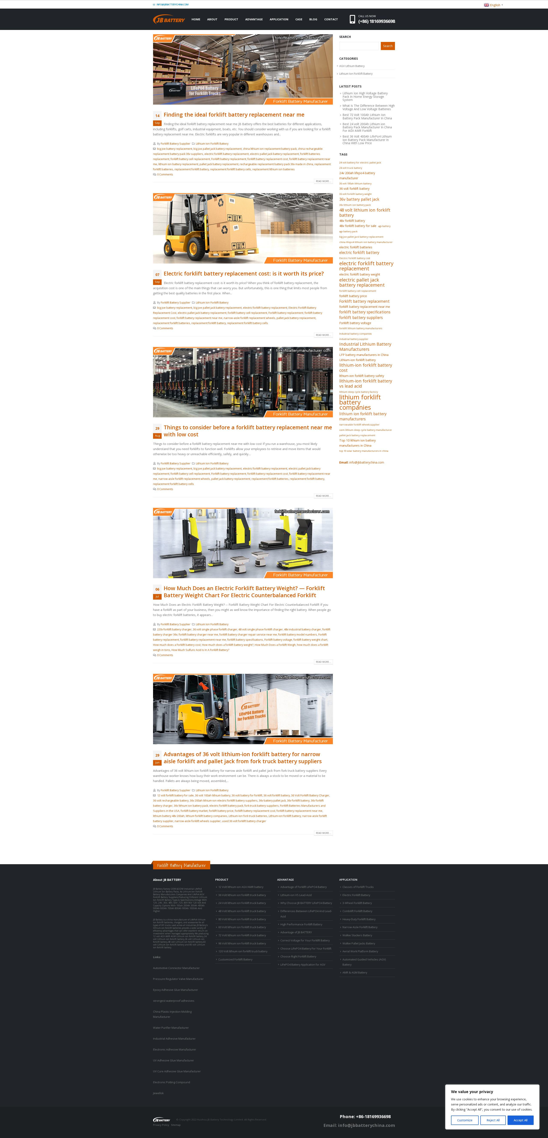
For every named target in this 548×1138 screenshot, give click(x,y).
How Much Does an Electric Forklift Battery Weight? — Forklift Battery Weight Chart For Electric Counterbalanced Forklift (244, 591)
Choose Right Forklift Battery (298, 956)
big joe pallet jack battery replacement (218, 149)
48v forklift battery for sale (357, 226)
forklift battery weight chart (310, 640)
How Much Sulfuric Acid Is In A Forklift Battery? (200, 650)
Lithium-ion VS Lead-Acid (296, 895)
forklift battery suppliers (361, 317)
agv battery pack (348, 231)
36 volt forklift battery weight (355, 194)
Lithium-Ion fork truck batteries (248, 816)
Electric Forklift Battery (356, 895)
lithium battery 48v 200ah (169, 816)
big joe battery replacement (174, 149)
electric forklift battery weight (359, 274)
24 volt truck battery (350, 167)
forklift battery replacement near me (199, 318)
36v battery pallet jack (272, 800)
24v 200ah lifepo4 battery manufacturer (357, 175)
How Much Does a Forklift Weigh (275, 645)
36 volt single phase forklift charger (215, 629)
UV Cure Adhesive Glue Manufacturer (177, 1071)
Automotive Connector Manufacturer (176, 968)
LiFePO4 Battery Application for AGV (302, 964)
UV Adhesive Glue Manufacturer (173, 1060)
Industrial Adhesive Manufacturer (174, 1038)
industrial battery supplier (353, 339)
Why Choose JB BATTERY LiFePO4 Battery (306, 903)
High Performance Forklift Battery (301, 924)
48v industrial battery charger (302, 629)
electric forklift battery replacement (226, 154)
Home (196, 19)
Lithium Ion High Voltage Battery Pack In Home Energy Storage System (365, 96)
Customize (464, 1120)
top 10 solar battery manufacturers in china (363, 450)
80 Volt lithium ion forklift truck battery (242, 919)
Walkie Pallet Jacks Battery (358, 943)
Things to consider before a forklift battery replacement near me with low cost (248, 431)
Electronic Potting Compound (171, 1082)
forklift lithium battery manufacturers (360, 328)
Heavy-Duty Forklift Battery (358, 919)
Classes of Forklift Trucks (358, 887)
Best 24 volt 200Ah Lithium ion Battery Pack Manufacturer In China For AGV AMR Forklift (367, 127)
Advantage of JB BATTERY (296, 932)
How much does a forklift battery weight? (227, 645)
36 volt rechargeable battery (171, 800)
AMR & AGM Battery (354, 972)
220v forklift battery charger (174, 629)
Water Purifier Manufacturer (171, 1028)
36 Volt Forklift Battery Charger (310, 795)
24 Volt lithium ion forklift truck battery (242, 903)
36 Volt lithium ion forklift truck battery (242, 895)
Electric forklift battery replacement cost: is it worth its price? (244, 273)
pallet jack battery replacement (219, 164)
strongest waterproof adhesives (173, 1001)
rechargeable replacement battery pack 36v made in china (276, 164)
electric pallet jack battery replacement (274, 154)
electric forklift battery (359, 252)
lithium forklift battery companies (206, 816)
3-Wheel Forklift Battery (357, 903)
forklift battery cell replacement (190, 159)
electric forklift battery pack (226, 806)
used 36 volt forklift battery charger (244, 821)
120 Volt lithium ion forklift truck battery (242, 951)
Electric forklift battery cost (354, 258)
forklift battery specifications (245, 640)
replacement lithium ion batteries (273, 169)
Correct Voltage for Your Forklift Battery (305, 940)
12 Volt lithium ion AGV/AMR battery (240, 887)
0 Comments (165, 174)
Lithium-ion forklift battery (285, 816)
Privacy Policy (161, 1124)
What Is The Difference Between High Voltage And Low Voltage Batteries (368, 107)
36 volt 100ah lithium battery (212, 795)
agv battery (384, 226)
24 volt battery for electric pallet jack (360, 162)
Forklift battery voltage (278, 640)
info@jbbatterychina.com (172, 4)
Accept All (520, 1120)
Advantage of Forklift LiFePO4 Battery (303, 887)
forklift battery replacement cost (267, 159)
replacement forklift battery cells (230, 169)
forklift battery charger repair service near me (248, 634)
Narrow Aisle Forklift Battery (359, 927)
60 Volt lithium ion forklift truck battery (242, 927)
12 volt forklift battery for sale (175, 795)
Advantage (254, 19)
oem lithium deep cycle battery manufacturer (365, 429)
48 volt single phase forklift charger (260, 629)
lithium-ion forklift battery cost (365, 368)
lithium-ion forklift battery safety (361, 376)
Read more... (323, 181)
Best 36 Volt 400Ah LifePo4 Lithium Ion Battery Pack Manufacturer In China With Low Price (367, 139)
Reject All (493, 1120)
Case (298, 19)
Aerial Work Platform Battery (360, 951)
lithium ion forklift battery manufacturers (363, 416)
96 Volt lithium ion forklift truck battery (242, 943)
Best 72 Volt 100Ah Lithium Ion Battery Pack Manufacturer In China (367, 116)
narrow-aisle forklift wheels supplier (198, 821)
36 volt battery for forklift (247, 795)
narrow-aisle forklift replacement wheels (249, 318)
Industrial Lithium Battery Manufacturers (365, 347)
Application (279, 19)
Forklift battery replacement (228, 159)
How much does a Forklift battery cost (177, 645)
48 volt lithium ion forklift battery (364, 212)
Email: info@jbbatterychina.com (359, 1125)
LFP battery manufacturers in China (364, 355)
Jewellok (158, 1093)
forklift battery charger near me (198, 634)
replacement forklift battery (191, 169)
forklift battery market (194, 811)
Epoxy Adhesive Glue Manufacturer (175, 990)
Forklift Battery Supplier (175, 143)
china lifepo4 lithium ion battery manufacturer (366, 242)
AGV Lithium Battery (352, 66)
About (212, 19)
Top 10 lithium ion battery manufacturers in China (357, 442)
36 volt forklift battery (277, 795)
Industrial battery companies (355, 333)
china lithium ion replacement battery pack (270, 149)
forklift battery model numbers (297, 634)
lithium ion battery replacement (178, 164)
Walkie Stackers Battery (357, 935)
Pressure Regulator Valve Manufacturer (178, 979)
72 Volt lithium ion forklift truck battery (242, 935)
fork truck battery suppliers (261, 806)
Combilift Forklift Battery (357, 911)
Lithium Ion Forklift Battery (212, 143)
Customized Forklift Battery (235, 959)
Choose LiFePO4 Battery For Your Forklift (305, 948)
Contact (331, 19)
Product (231, 19)
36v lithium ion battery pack (191, 806)
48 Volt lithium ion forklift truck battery (242, 911)
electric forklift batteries (355, 247)
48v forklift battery (352, 221)
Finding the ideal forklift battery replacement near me (234, 114)
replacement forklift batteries (171, 323)
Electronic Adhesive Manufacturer (174, 1049)
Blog (313, 19)
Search (345, 37)
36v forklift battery (298, 800)
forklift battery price (221, 811)
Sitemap (176, 1124)
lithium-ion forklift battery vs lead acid (365, 383)
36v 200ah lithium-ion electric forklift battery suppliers (224, 800)
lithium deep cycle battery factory (358, 391)
